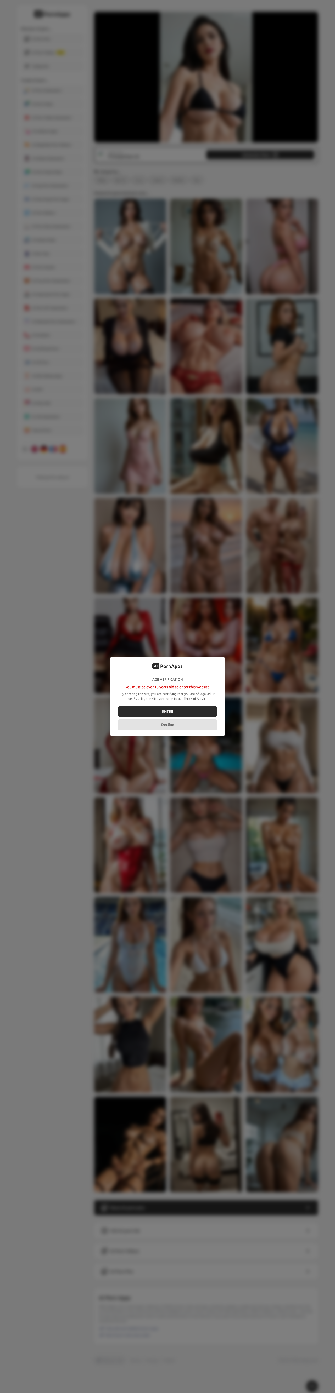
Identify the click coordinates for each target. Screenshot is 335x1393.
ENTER (167, 711)
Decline (167, 725)
